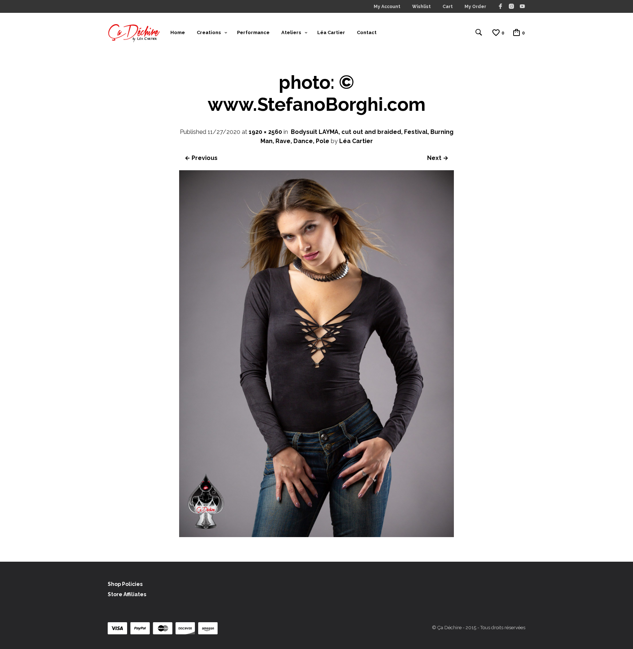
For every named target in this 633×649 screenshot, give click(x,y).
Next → (437, 157)
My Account (387, 6)
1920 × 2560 (265, 131)
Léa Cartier (331, 32)
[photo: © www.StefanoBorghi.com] (316, 535)
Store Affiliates (127, 594)
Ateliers (291, 32)
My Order (475, 6)
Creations (209, 32)
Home (177, 32)
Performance (253, 32)
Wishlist (421, 6)
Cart (448, 6)
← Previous (201, 157)
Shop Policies (125, 584)
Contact (367, 32)
